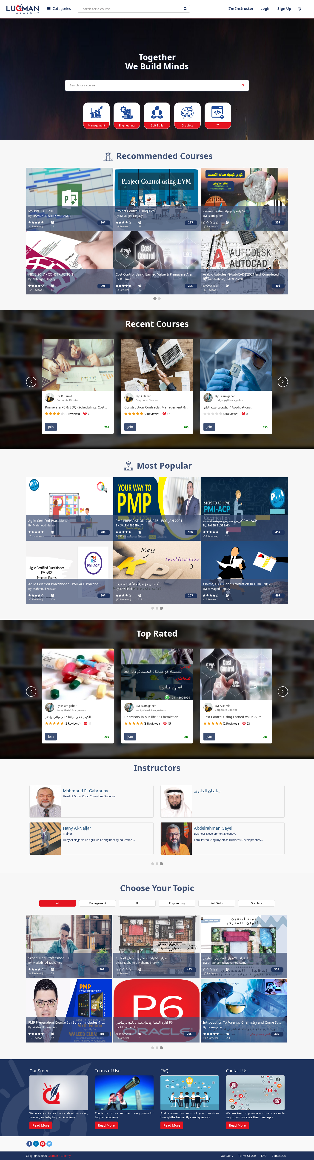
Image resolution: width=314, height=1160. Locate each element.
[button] (283, 382)
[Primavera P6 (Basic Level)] (157, 509)
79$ (190, 532)
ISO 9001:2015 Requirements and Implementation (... (241, 1027)
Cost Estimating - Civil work (136, 1026)
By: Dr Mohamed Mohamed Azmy (224, 279)
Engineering (177, 907)
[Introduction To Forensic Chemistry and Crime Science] (69, 572)
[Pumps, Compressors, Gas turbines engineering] (69, 199)
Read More (40, 1129)
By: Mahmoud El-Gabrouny (232, 706)
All (57, 907)
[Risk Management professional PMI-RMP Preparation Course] (69, 262)
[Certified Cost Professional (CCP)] (157, 572)
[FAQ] (189, 1096)
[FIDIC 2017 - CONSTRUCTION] (69, 1014)
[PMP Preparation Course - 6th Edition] (69, 509)
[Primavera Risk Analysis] (157, 199)
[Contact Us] (255, 1096)
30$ (103, 595)
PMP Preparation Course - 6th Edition (57, 520)
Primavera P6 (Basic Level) (135, 520)
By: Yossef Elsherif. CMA (131, 279)
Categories (62, 8)
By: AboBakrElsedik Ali (42, 216)
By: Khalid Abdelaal (128, 216)
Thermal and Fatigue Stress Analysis (231, 211)
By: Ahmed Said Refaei (130, 1031)
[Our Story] (58, 1096)
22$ (189, 1037)
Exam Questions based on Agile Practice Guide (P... (242, 584)
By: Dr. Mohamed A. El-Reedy (221, 216)
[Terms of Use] (124, 1096)
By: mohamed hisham (150, 396)
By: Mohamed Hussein (71, 396)
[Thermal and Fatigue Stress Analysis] (244, 199)
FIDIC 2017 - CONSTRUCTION (50, 1026)
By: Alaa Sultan (37, 279)
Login (265, 8)
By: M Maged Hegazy (41, 1031)
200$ (103, 222)
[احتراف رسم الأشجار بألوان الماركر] (244, 262)
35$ (103, 286)
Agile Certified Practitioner (223, 961)
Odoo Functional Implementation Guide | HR (150, 274)
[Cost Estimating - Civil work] (156, 1014)
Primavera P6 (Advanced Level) (226, 520)
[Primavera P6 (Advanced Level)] (244, 509)
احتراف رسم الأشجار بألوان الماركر (227, 274)
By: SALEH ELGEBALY (149, 706)
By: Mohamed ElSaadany (44, 525)
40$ (277, 222)
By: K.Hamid (222, 396)
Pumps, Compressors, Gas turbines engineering (65, 211)
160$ (103, 532)
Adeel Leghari (207, 831)
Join (51, 427)
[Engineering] (127, 112)
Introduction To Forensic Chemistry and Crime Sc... (67, 584)
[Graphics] (187, 112)
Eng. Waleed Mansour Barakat (92, 831)
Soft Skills (217, 907)
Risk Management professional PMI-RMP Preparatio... (69, 274)
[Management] (96, 112)
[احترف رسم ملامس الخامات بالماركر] (69, 949)
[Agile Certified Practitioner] (244, 949)
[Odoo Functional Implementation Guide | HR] (157, 262)
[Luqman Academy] (23, 7)
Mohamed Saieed (211, 794)
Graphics (256, 907)
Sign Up (284, 8)
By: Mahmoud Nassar (217, 589)
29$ (102, 1037)
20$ (277, 286)
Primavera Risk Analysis (134, 211)
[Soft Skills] (157, 112)
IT (137, 907)
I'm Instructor (241, 8)
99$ (190, 222)
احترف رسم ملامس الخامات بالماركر (53, 961)
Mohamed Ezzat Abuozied (88, 794)
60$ (190, 286)
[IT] (218, 112)
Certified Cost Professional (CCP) (140, 584)
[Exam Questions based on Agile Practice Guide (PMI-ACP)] (244, 572)
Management (97, 907)
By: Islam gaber (38, 589)
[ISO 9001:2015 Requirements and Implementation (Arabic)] (244, 1014)
